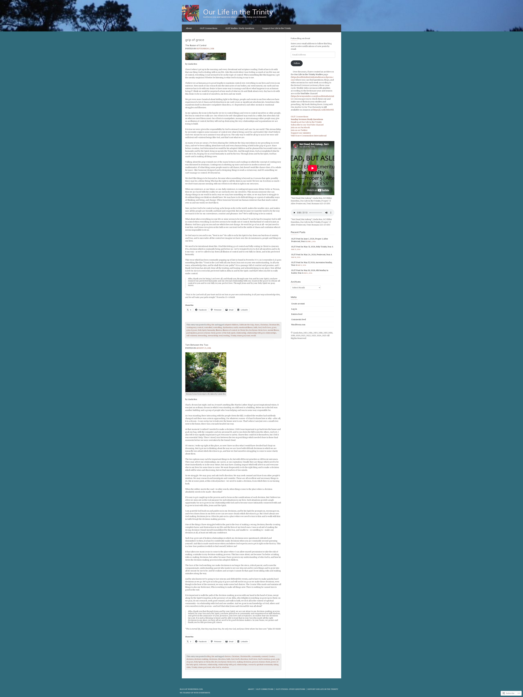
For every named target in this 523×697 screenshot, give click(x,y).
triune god (241, 336)
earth (235, 327)
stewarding (202, 336)
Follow (297, 63)
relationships (270, 333)
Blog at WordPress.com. (191, 689)
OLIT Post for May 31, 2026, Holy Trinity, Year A (312, 247)
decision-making (201, 659)
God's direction (241, 659)
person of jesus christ (206, 333)
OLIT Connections (208, 28)
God (260, 327)
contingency (191, 327)
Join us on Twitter (299, 130)
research (252, 665)
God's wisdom (264, 659)
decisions (213, 659)
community (256, 656)
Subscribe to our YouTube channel (307, 125)
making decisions (244, 662)
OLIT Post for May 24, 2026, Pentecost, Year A (311, 254)
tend (221, 336)
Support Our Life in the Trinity (276, 28)
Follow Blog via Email (300, 38)
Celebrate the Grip (246, 325)
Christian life (274, 325)
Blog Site (210, 325)
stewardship (213, 336)
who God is (216, 667)
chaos (257, 325)
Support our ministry (301, 133)
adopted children (231, 325)
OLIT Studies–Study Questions (239, 28)
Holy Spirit (202, 330)
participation (191, 333)
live (247, 330)
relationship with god (255, 333)
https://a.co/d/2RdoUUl (323, 110)
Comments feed (298, 319)
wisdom (225, 667)
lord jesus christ (256, 330)
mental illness (273, 330)
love (265, 330)
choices (227, 656)
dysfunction (228, 327)
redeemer (203, 665)
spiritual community (264, 665)
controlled (208, 327)
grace (274, 327)
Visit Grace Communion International (308, 135)
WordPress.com (298, 325)
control (200, 327)
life (212, 662)
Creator (271, 656)
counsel (264, 656)
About (189, 28)
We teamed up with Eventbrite (195, 693)
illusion (219, 330)
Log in (294, 309)
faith (255, 327)
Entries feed (296, 314)
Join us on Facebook (300, 127)
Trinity (233, 336)
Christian (264, 325)
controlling (217, 327)
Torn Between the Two (196, 344)
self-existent (191, 336)
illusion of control (230, 330)
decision (190, 659)
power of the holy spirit (225, 333)
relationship (241, 333)
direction (222, 659)
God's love (266, 327)
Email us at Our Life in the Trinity (306, 122)
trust (248, 336)
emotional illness (246, 327)
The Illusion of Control (195, 45)
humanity (211, 330)
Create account (298, 304)
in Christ (241, 330)
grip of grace (191, 330)
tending (226, 336)
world (253, 336)
